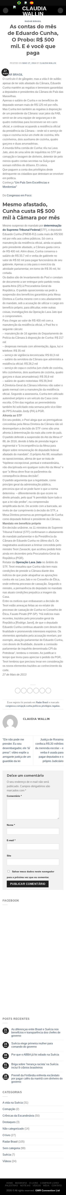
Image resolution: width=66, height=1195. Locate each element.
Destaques (9, 1122)
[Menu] (5, 10)
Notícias (25, 1185)
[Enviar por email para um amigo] (36, 690)
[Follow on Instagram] (41, 3)
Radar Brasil (33, 21)
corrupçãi (20, 706)
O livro (6, 1135)
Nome (11, 825)
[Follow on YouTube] (47, 3)
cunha (29, 706)
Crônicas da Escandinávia (18, 1115)
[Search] (60, 10)
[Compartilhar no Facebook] (24, 690)
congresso (11, 706)
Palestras (11, 1185)
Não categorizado (13, 1128)
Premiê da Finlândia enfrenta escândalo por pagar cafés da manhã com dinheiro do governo (37, 1078)
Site (9, 855)
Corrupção (9, 1109)
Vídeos (7, 1161)
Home (9, 1183)
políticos (37, 706)
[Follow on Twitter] (44, 3)
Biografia (21, 1183)
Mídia (46, 1185)
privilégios (46, 706)
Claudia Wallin (48, 63)
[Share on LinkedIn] (48, 690)
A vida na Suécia (13, 1102)
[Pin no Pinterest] (42, 690)
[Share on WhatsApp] (17, 690)
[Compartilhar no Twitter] (30, 690)
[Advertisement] (33, 980)
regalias (56, 706)
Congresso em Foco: (19, 195)
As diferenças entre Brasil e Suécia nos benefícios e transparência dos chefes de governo (35, 1032)
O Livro (33, 1183)
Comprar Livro (49, 1183)
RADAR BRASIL (13, 74)
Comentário (14, 796)
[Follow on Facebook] (38, 3)
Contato (57, 1185)
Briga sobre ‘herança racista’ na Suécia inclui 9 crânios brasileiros (34, 1066)
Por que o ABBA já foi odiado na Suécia (35, 1054)
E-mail (11, 840)
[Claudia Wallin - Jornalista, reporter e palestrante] (33, 10)
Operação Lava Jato (28, 562)
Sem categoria (11, 1148)
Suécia (7, 1154)
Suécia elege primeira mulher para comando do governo (32, 1045)
